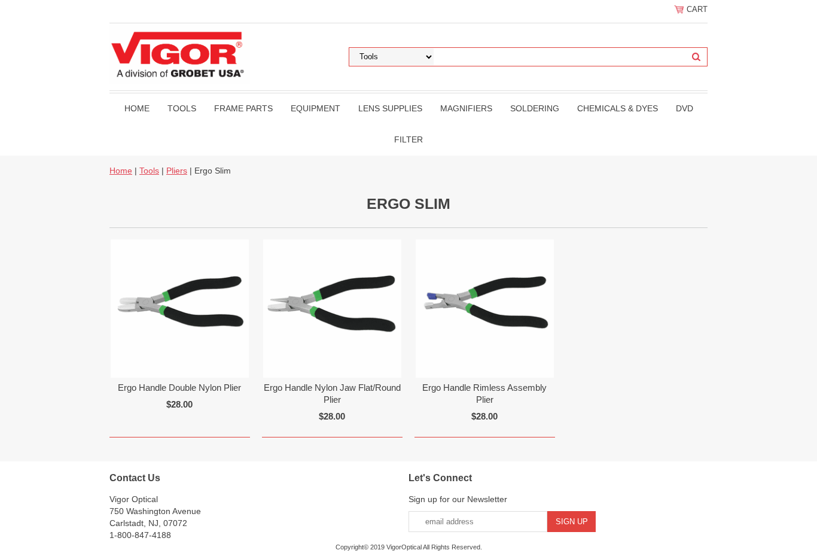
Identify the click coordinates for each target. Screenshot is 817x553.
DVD (684, 108)
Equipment (315, 108)
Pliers (176, 170)
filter (408, 139)
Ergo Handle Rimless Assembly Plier (484, 393)
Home (137, 108)
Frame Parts (243, 108)
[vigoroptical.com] (179, 53)
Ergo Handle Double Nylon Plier (179, 387)
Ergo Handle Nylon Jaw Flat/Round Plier (332, 393)
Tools (181, 108)
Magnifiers (466, 108)
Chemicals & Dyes (617, 108)
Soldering (534, 108)
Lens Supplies (390, 108)
